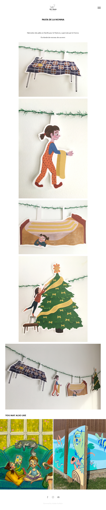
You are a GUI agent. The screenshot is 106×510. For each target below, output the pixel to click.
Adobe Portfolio (57, 503)
